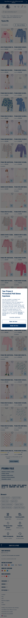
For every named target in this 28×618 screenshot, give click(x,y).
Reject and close (13, 321)
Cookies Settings (14, 317)
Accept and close (14, 325)
